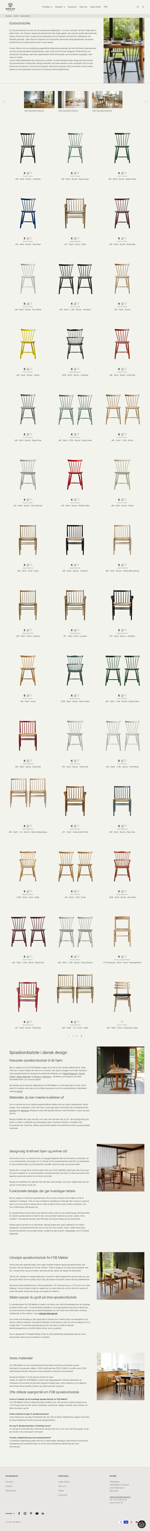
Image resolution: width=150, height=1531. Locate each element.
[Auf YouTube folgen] (37, 1513)
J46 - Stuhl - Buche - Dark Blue (28, 244)
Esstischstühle (25, 16)
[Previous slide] (4, 102)
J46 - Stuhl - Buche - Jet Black (28, 179)
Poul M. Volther (28, 176)
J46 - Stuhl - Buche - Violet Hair (75, 767)
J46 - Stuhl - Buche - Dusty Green (75, 179)
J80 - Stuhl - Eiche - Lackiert (28, 636)
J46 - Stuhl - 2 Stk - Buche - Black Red (28, 962)
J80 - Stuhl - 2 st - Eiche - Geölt (75, 1028)
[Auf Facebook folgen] (19, 1513)
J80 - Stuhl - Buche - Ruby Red (28, 767)
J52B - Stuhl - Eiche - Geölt (27, 897)
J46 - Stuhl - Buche (122, 309)
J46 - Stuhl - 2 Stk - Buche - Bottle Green (122, 701)
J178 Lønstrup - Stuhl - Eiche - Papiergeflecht (122, 962)
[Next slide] (146, 102)
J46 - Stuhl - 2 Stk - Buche (122, 440)
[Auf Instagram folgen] (25, 1513)
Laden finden (95, 7)
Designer (59, 7)
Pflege (61, 1491)
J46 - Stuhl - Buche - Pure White (27, 309)
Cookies (9, 1486)
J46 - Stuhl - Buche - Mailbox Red (75, 506)
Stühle (16, 16)
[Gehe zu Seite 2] (81, 1036)
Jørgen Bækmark (75, 241)
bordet (19, 1091)
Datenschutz (11, 1491)
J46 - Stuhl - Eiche (28, 701)
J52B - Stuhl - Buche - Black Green (75, 701)
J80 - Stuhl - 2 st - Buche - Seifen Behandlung (28, 832)
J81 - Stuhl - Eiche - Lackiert (75, 636)
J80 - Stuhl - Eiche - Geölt (28, 571)
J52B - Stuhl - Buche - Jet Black (75, 375)
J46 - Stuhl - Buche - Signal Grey (27, 440)
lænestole (25, 1110)
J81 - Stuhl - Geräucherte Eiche (75, 832)
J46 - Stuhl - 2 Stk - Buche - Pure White (122, 767)
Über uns (83, 7)
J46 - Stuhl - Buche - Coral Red (122, 375)
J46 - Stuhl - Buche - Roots (122, 506)
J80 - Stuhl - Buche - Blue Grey (122, 832)
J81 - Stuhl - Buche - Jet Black (122, 636)
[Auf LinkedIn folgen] (43, 1513)
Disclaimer (62, 1495)
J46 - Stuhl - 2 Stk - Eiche (75, 897)
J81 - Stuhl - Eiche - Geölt (75, 244)
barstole (13, 1110)
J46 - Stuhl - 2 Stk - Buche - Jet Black (75, 309)
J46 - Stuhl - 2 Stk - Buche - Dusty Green (75, 440)
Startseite (8, 16)
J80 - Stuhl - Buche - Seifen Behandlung (122, 571)
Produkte (46, 7)
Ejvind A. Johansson (42, 1076)
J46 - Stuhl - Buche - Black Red (122, 244)
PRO (106, 7)
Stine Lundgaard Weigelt (122, 960)
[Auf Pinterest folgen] (31, 1513)
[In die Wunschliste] (31, 173)
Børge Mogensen (74, 372)
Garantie (9, 1482)
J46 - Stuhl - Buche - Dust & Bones (27, 506)
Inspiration (72, 7)
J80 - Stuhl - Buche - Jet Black (75, 571)
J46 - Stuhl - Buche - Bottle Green (122, 179)
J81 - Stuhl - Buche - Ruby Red (28, 1028)
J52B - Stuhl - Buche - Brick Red (122, 897)
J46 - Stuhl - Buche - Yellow (27, 375)
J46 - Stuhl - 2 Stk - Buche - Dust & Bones (75, 962)
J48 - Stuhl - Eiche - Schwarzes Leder (122, 1028)
